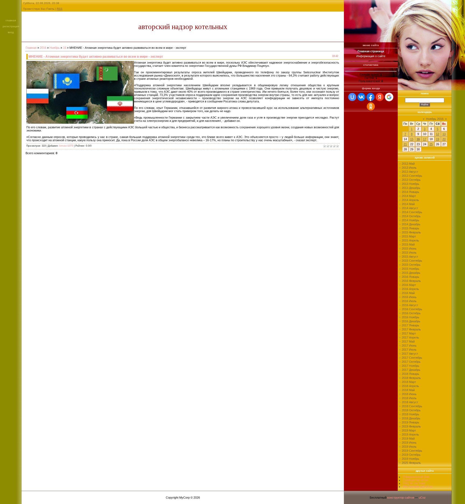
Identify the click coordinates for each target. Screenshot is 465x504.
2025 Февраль (411, 462)
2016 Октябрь (411, 313)
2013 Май (408, 163)
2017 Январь (410, 325)
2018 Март (409, 382)
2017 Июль (409, 349)
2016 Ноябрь (410, 317)
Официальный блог (416, 476)
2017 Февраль (411, 329)
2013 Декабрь (411, 187)
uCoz (422, 497)
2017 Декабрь (411, 369)
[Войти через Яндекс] (380, 97)
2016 (43, 47)
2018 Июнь (409, 394)
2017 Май (408, 341)
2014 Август (410, 208)
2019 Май (408, 438)
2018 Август (410, 402)
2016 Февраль (411, 280)
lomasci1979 (66, 145)
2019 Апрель (410, 434)
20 (444, 139)
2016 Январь (410, 276)
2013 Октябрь (411, 179)
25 (431, 144)
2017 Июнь (409, 345)
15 (411, 139)
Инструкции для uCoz (418, 486)
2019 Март (409, 430)
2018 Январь (410, 373)
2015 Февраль (411, 232)
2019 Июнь (409, 442)
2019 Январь (410, 422)
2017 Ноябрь (410, 365)
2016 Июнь (409, 297)
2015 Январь (410, 228)
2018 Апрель (410, 386)
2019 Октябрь (411, 454)
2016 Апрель (410, 289)
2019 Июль (409, 446)
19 (437, 139)
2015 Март (409, 236)
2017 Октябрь (411, 361)
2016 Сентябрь (412, 309)
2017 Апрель (410, 337)
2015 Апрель (410, 240)
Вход (11, 32)
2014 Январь (410, 192)
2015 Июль (409, 252)
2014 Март (409, 196)
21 (405, 144)
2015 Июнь (409, 248)
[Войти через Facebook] (371, 97)
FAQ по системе (414, 483)
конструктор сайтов (400, 497)
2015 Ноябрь (410, 268)
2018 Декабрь (411, 418)
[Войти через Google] (389, 97)
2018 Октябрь (411, 410)
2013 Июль (409, 167)
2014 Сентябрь (412, 212)
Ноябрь (55, 47)
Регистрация (11, 26)
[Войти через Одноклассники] (371, 106)
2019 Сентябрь (412, 450)
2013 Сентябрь (412, 175)
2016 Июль (409, 301)
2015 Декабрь (411, 272)
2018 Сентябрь (412, 406)
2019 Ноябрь (410, 458)
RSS (59, 8)
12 (437, 134)
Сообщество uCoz (415, 480)
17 (424, 139)
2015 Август (410, 256)
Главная (11, 20)
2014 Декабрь (411, 224)
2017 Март (409, 333)
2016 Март (409, 284)
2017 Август (410, 353)
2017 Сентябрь (412, 357)
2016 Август (410, 305)
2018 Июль (409, 398)
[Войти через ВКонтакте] (361, 97)
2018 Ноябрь (410, 414)
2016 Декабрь (411, 321)
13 (444, 134)
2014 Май (408, 204)
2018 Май (408, 390)
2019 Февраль (411, 426)
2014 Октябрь (411, 216)
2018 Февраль (411, 377)
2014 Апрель (410, 200)
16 (64, 47)
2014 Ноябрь (410, 220)
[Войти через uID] (352, 97)
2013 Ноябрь (410, 183)
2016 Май (408, 293)
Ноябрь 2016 (434, 118)
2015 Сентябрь (412, 260)
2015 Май (408, 244)
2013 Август (410, 171)
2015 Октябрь (411, 264)
